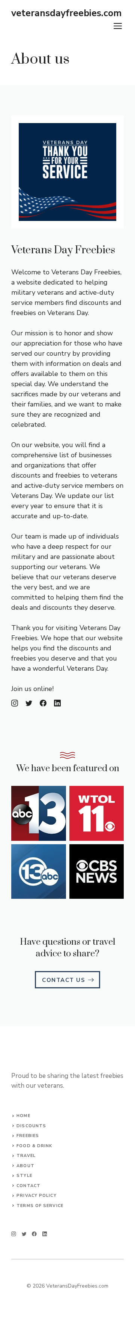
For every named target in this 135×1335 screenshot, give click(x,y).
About (25, 1166)
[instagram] (13, 1233)
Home (23, 1116)
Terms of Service (39, 1206)
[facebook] (34, 1233)
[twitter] (24, 1233)
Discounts (31, 1126)
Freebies (27, 1136)
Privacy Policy (36, 1195)
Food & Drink (34, 1146)
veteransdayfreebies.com (66, 13)
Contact (28, 1186)
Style (24, 1175)
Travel (26, 1155)
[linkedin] (44, 1233)
